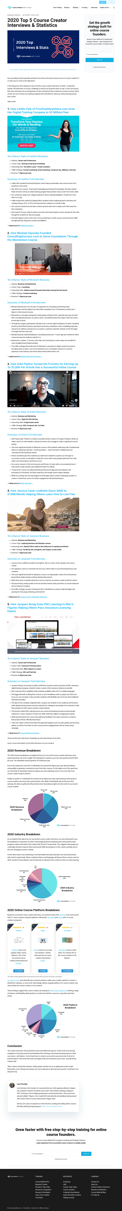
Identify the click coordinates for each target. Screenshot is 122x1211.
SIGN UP (102, 2)
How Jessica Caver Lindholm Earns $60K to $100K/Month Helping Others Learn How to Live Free (41, 492)
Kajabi (60, 917)
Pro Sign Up (95, 1195)
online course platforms (58, 991)
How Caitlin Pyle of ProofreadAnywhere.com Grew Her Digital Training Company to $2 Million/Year (41, 110)
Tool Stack (39, 1198)
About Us (94, 1184)
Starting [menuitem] (66, 7)
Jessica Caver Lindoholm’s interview (33, 597)
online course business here (51, 1106)
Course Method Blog (98, 1192)
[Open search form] (114, 7)
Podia (17, 980)
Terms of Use (34, 1208)
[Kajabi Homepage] (42, 940)
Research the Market (42, 1192)
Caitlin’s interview (26, 226)
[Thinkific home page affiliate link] (18, 940)
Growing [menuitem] (84, 7)
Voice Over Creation (42, 1195)
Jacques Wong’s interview (29, 733)
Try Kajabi (43, 970)
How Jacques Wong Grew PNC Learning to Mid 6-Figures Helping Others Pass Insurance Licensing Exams (40, 608)
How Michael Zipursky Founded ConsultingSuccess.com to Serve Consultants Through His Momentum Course (42, 236)
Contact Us (95, 1182)
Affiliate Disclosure (44, 1208)
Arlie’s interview (25, 483)
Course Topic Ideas (70, 1187)
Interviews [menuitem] (94, 7)
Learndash (11, 980)
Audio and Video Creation (72, 1195)
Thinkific (62, 915)
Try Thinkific (18, 970)
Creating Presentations (71, 1192)
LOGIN (111, 2)
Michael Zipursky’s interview (30, 356)
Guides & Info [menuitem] (104, 7)
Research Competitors (43, 1190)
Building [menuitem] (75, 7)
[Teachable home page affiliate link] (67, 940)
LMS (64, 1184)
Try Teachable (67, 970)
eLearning (66, 1182)
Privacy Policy (26, 1208)
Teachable (51, 917)
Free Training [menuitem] (57, 7)
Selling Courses (68, 1198)
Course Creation (69, 1190)
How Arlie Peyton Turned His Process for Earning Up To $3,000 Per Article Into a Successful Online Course (42, 365)
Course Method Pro (42, 1182)
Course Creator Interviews (100, 1187)
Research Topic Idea (42, 1187)
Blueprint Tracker (41, 1184)
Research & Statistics (13, 15)
